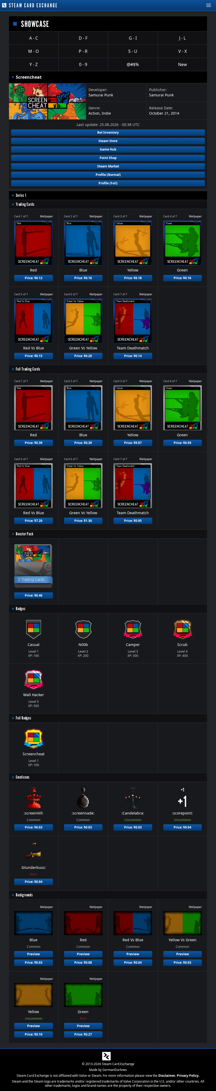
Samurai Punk (101, 94)
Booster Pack (24, 533)
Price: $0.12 (33, 278)
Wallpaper (46, 216)
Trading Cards (25, 204)
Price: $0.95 (133, 520)
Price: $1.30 (83, 520)
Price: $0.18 (133, 278)
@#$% (133, 64)
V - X (182, 51)
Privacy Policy (188, 1075)
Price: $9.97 (133, 443)
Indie (106, 113)
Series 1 (21, 195)
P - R (83, 51)
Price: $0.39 (33, 443)
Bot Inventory (108, 132)
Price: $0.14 (133, 356)
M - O (33, 51)
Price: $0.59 (182, 443)
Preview (33, 954)
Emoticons (23, 777)
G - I (133, 38)
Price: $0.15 (33, 356)
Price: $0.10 (33, 1034)
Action (94, 113)
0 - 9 (83, 64)
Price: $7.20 (33, 520)
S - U (132, 51)
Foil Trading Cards (28, 369)
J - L (182, 38)
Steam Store (108, 141)
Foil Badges (23, 717)
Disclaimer (166, 1075)
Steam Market (108, 166)
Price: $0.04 (182, 827)
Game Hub (108, 149)
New (182, 64)
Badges (21, 608)
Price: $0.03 (33, 827)
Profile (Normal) (108, 174)
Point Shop (108, 158)
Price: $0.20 (83, 356)
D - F (83, 38)
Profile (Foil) (108, 183)
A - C (33, 38)
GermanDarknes (114, 1069)
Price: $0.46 (33, 595)
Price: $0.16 (83, 278)
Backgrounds (24, 894)
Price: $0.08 (83, 962)
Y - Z (34, 64)
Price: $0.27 (83, 1034)
